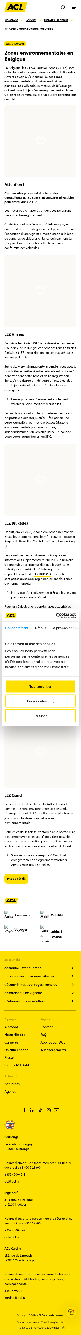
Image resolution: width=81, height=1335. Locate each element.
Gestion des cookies (28, 1322)
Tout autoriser (40, 686)
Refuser (40, 716)
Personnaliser (38, 701)
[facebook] (24, 1110)
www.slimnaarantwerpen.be (38, 366)
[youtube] (56, 1110)
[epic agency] (63, 1327)
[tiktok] (40, 1110)
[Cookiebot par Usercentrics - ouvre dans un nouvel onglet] (57, 615)
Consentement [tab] (16, 628)
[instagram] (48, 1110)
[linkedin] (32, 1110)
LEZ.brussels (42, 574)
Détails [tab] (40, 628)
